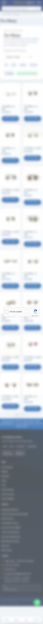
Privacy (33, 315)
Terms (36, 315)
